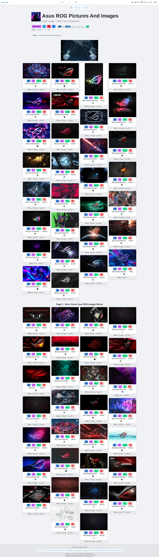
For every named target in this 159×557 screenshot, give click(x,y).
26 (39, 199)
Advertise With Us (87, 550)
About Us (39, 550)
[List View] (63, 26)
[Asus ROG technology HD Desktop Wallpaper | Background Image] (94, 211)
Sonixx (41, 260)
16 (39, 228)
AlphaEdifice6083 (127, 361)
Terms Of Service (60, 550)
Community (145, 2)
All (34, 29)
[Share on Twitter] (44, 26)
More (83, 26)
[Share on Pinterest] (49, 26)
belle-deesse (69, 117)
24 (39, 141)
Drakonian (41, 330)
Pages (73, 26)
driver (53, 35)
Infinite (68, 26)
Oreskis (69, 471)
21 (125, 150)
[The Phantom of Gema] (94, 380)
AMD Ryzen (47, 35)
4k (45, 29)
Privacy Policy (50, 550)
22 (39, 283)
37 (39, 80)
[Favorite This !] (91, 127)
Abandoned (40, 421)
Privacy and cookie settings (115, 550)
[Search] (76, 2)
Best (78, 26)
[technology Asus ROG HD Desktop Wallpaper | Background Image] (122, 235)
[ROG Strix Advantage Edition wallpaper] (94, 439)
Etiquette (79, 550)
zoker (69, 383)
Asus (35, 263)
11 (125, 80)
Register (155, 2)
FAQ (44, 550)
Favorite (37, 26)
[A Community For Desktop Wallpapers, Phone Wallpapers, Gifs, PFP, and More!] (71, 7)
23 (39, 254)
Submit (137, 2)
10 (39, 505)
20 (39, 170)
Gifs (49, 29)
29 (39, 111)
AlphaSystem (98, 103)
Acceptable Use (71, 550)
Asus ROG (85, 7)
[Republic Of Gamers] (65, 375)
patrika (41, 146)
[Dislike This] (101, 127)
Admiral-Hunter (40, 233)
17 (97, 214)
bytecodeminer (126, 86)
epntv (126, 274)
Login (150, 2)
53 (68, 111)
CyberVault (127, 392)
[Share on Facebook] (54, 26)
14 (97, 501)
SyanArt (41, 175)
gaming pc (58, 35)
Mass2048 (69, 529)
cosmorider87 (98, 417)
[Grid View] (59, 26)
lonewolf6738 (69, 86)
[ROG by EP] (122, 266)
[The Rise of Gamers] (65, 404)
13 (68, 141)
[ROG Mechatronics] (94, 124)
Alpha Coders (5, 2)
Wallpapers (40, 29)
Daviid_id (69, 354)
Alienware (41, 35)
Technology (77, 7)
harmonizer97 (41, 86)
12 (97, 243)
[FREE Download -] (86, 127)
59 (68, 80)
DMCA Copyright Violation (100, 550)
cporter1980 (126, 155)
